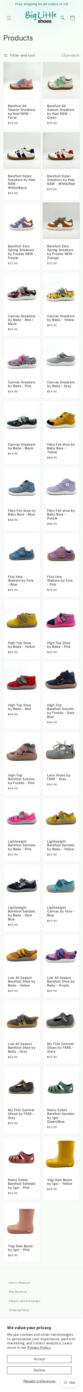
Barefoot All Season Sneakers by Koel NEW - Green (60, 111)
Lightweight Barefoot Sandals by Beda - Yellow (60, 845)
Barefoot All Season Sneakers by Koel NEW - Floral (21, 111)
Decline (39, 1370)
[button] (9, 18)
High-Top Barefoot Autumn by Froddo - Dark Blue (61, 711)
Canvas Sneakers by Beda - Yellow (61, 318)
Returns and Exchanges (25, 1301)
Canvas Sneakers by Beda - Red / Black (21, 320)
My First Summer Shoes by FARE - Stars (60, 1047)
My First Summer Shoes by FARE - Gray (21, 1113)
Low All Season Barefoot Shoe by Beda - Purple (61, 981)
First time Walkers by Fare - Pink (60, 580)
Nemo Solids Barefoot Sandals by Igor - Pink (21, 1184)
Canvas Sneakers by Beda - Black (21, 446)
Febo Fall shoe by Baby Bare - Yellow (61, 448)
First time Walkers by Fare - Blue (21, 580)
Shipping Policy (19, 1310)
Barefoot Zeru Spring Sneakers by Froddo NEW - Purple (22, 251)
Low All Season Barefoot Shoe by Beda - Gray (22, 1047)
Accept (39, 1359)
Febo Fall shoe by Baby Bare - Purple (61, 514)
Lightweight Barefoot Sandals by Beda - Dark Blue (21, 913)
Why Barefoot (18, 1291)
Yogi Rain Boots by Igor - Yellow (59, 1182)
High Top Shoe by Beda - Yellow (21, 645)
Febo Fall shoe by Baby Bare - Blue (22, 512)
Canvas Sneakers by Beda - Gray (61, 384)
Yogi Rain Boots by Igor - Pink (20, 1248)
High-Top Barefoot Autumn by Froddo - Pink (21, 779)
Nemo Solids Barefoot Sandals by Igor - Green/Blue (60, 1115)
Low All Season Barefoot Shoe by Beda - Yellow (22, 981)
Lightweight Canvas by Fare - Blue (61, 911)
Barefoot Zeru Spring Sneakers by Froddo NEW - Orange (61, 251)
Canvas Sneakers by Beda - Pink (21, 384)
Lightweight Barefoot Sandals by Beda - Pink (21, 845)
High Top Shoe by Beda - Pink (59, 645)
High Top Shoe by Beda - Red (19, 707)
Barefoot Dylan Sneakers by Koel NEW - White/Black (21, 181)
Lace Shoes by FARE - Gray (59, 777)
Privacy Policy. (39, 1347)
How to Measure (19, 1282)
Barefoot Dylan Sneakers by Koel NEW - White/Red (61, 180)
